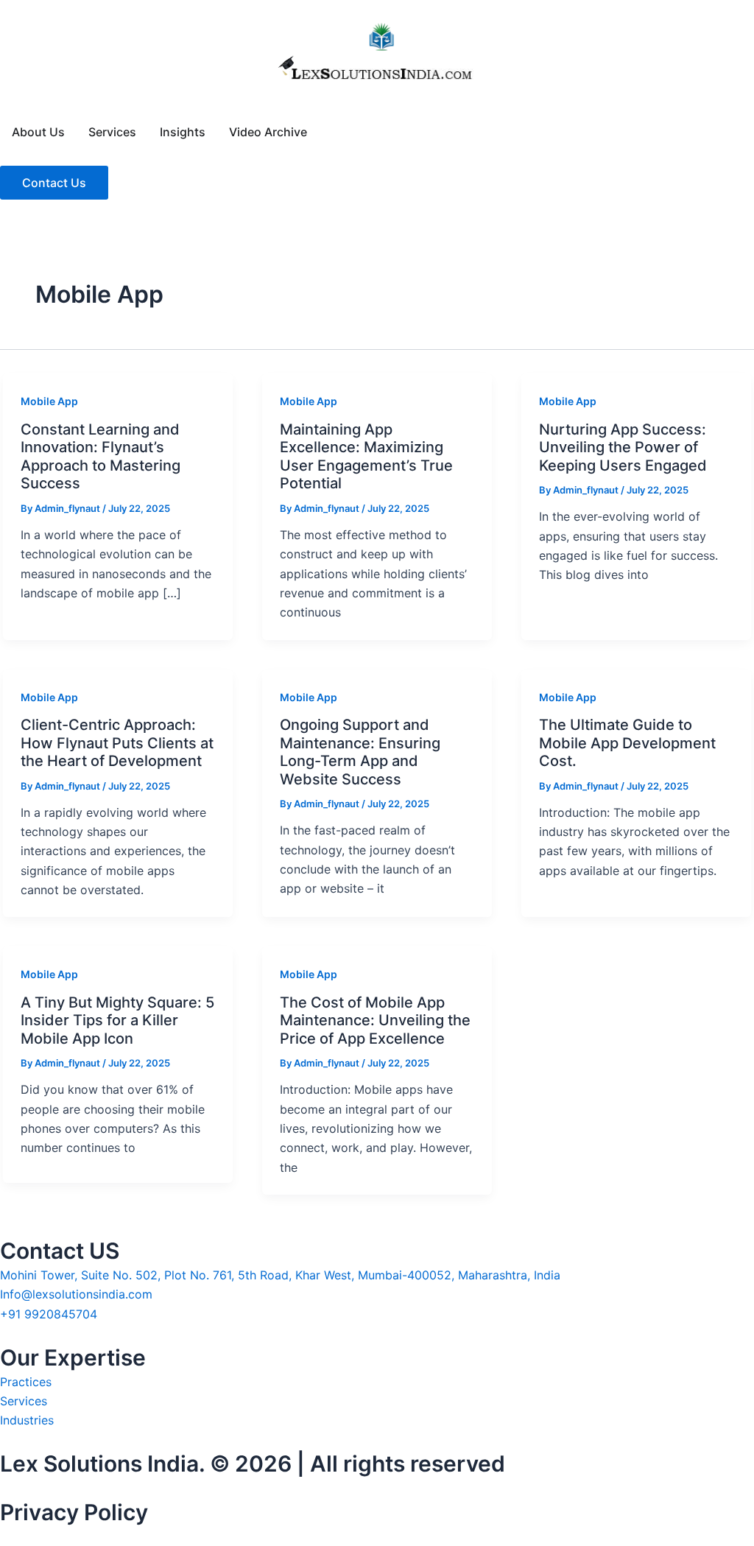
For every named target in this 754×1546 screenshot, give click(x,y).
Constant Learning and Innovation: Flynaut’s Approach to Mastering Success (100, 457)
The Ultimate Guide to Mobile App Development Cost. (627, 743)
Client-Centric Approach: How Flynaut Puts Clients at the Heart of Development (117, 743)
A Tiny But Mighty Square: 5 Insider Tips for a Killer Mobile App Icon (117, 1020)
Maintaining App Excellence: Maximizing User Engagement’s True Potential (366, 457)
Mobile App (49, 401)
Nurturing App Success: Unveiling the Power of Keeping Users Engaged (623, 447)
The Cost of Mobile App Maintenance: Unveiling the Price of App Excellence (375, 1020)
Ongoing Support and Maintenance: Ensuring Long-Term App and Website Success (360, 752)
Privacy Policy (74, 1512)
